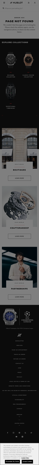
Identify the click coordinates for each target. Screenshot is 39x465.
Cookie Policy (25, 458)
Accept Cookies (27, 461)
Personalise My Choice (12, 461)
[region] (19, 454)
